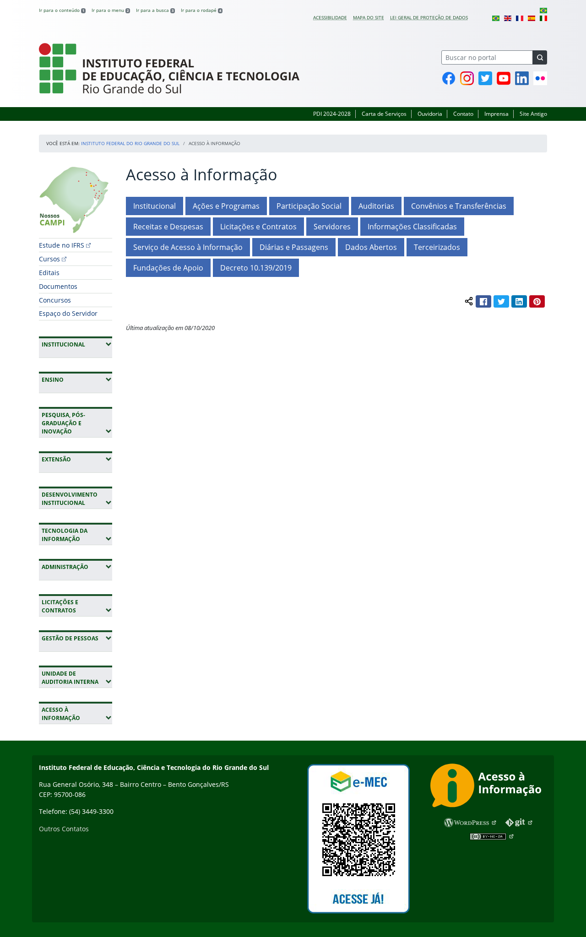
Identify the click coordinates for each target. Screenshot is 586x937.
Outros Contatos (64, 828)
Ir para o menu (110, 10)
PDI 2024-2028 (332, 114)
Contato (463, 114)
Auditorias (376, 206)
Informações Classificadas (412, 227)
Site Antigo (533, 114)
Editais (49, 272)
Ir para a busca (155, 10)
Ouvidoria (430, 114)
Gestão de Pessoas (77, 638)
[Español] (531, 17)
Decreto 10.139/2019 (256, 268)
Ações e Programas (226, 206)
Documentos (58, 286)
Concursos (55, 300)
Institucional (77, 344)
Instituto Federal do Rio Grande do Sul (130, 143)
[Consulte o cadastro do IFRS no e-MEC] (358, 839)
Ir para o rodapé (201, 10)
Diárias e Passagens (294, 247)
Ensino (77, 379)
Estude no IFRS (61, 245)
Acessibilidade (330, 17)
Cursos (49, 259)
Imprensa (496, 114)
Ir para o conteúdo (61, 10)
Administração (77, 567)
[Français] (519, 17)
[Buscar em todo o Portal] (539, 57)
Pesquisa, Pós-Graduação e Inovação (77, 423)
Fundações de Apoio (168, 268)
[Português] (543, 10)
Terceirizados (437, 247)
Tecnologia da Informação (77, 535)
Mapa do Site (368, 17)
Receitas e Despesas (168, 227)
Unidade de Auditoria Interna (77, 678)
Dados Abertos (371, 247)
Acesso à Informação (77, 714)
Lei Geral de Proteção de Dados (429, 17)
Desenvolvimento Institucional (77, 499)
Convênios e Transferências (458, 206)
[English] (507, 17)
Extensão (77, 459)
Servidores (332, 227)
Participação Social (309, 206)
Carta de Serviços (384, 114)
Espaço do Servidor (68, 313)
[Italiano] (543, 17)
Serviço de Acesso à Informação (188, 247)
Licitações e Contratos (77, 606)
